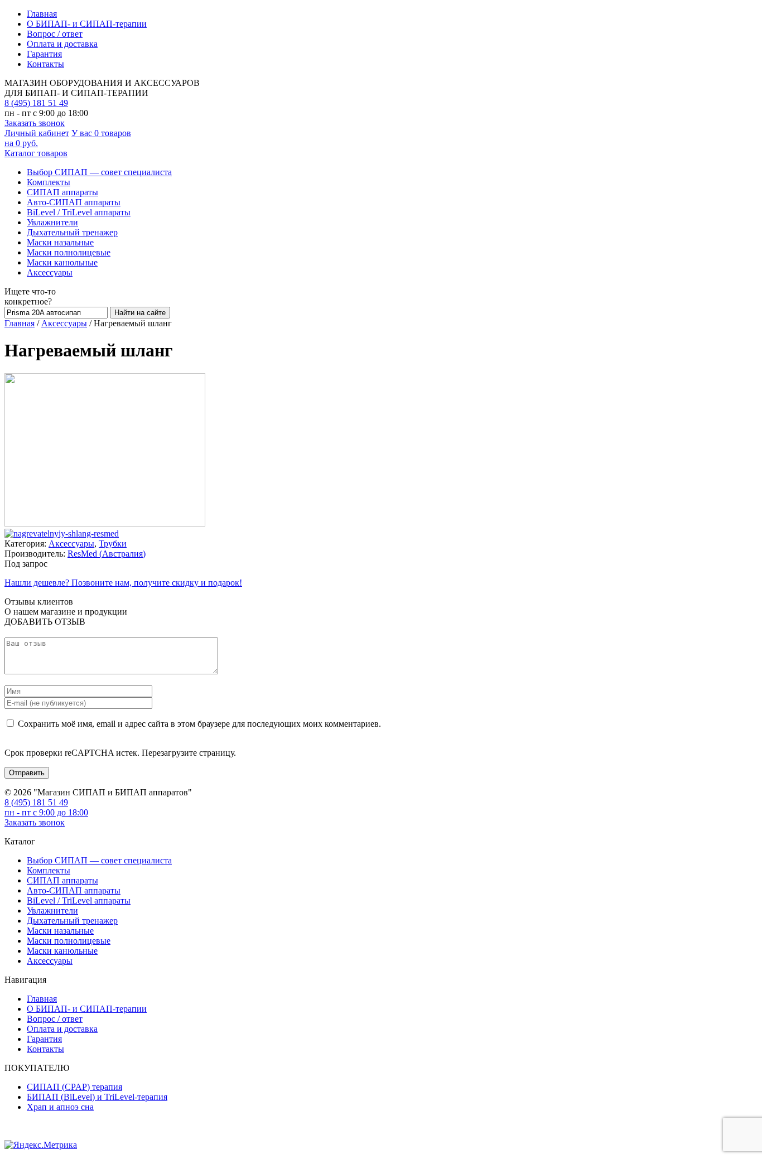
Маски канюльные (62, 262)
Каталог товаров (35, 153)
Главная (42, 13)
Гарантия (44, 54)
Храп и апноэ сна (60, 1107)
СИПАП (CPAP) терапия (74, 1087)
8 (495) (36, 103)
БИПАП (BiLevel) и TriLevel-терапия (97, 1097)
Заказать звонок (34, 123)
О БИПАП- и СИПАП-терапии (87, 23)
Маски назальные (60, 242)
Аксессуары (50, 272)
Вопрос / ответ (55, 33)
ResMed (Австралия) (106, 553)
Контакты (45, 64)
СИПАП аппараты (62, 192)
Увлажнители (52, 222)
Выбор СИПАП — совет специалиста (99, 172)
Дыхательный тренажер (72, 232)
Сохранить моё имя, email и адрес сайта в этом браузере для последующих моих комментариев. (199, 723)
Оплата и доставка (62, 44)
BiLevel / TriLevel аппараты (79, 212)
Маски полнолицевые (68, 252)
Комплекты (48, 182)
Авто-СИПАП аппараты (73, 202)
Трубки (113, 543)
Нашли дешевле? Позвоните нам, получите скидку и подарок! (123, 582)
